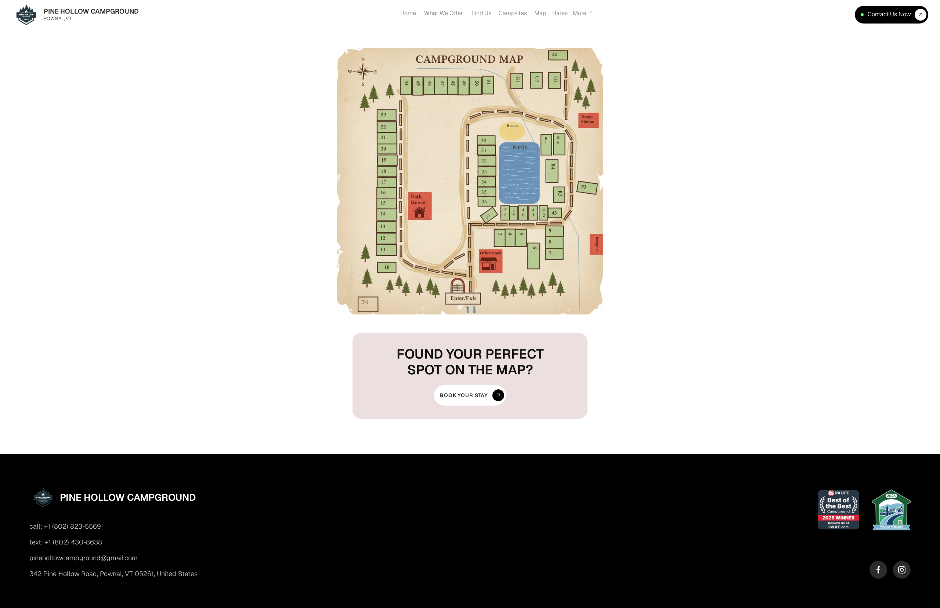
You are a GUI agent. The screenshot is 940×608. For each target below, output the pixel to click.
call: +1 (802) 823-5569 (65, 526)
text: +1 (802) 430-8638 (65, 542)
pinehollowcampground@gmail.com (83, 558)
